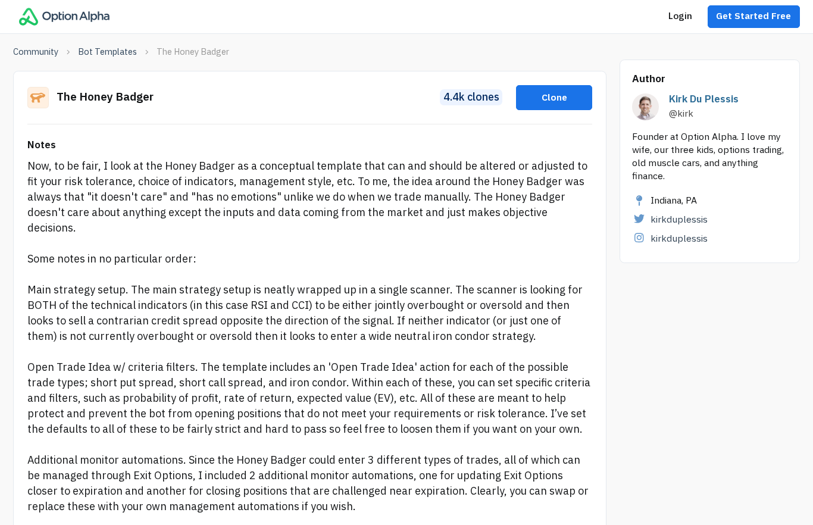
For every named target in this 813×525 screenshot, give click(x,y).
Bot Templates (107, 51)
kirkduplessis (679, 219)
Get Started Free (753, 16)
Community (35, 51)
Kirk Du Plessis (704, 99)
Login (680, 16)
